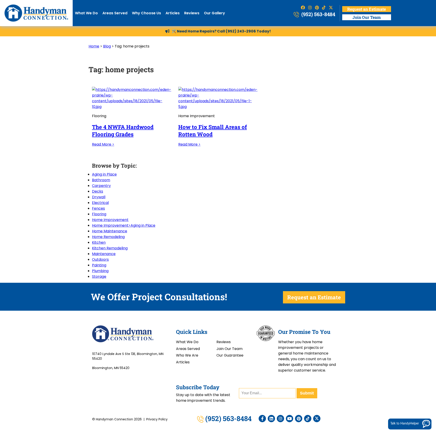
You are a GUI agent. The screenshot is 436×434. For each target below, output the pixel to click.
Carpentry (101, 185)
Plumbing (100, 270)
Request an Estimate (366, 9)
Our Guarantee (229, 355)
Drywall (98, 197)
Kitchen (99, 242)
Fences (98, 208)
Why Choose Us (146, 13)
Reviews (191, 13)
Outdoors (100, 259)
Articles (173, 13)
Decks (97, 191)
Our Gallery (214, 13)
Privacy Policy (157, 419)
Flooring (99, 214)
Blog (107, 46)
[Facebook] (262, 418)
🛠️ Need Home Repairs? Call (199, 31)
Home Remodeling (108, 236)
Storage (99, 276)
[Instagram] (280, 418)
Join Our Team (366, 17)
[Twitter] (316, 418)
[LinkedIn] (271, 418)
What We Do (86, 13)
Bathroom (101, 180)
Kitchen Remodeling (110, 248)
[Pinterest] (298, 418)
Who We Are (187, 355)
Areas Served (114, 13)
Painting (99, 265)
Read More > (103, 144)
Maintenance (104, 253)
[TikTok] (307, 418)
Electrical (100, 202)
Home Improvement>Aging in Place (123, 225)
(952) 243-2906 (241, 31)
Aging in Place (104, 174)
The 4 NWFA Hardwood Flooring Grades (123, 130)
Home (94, 46)
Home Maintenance (109, 231)
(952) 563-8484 (317, 14)
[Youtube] (289, 418)
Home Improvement (110, 219)
